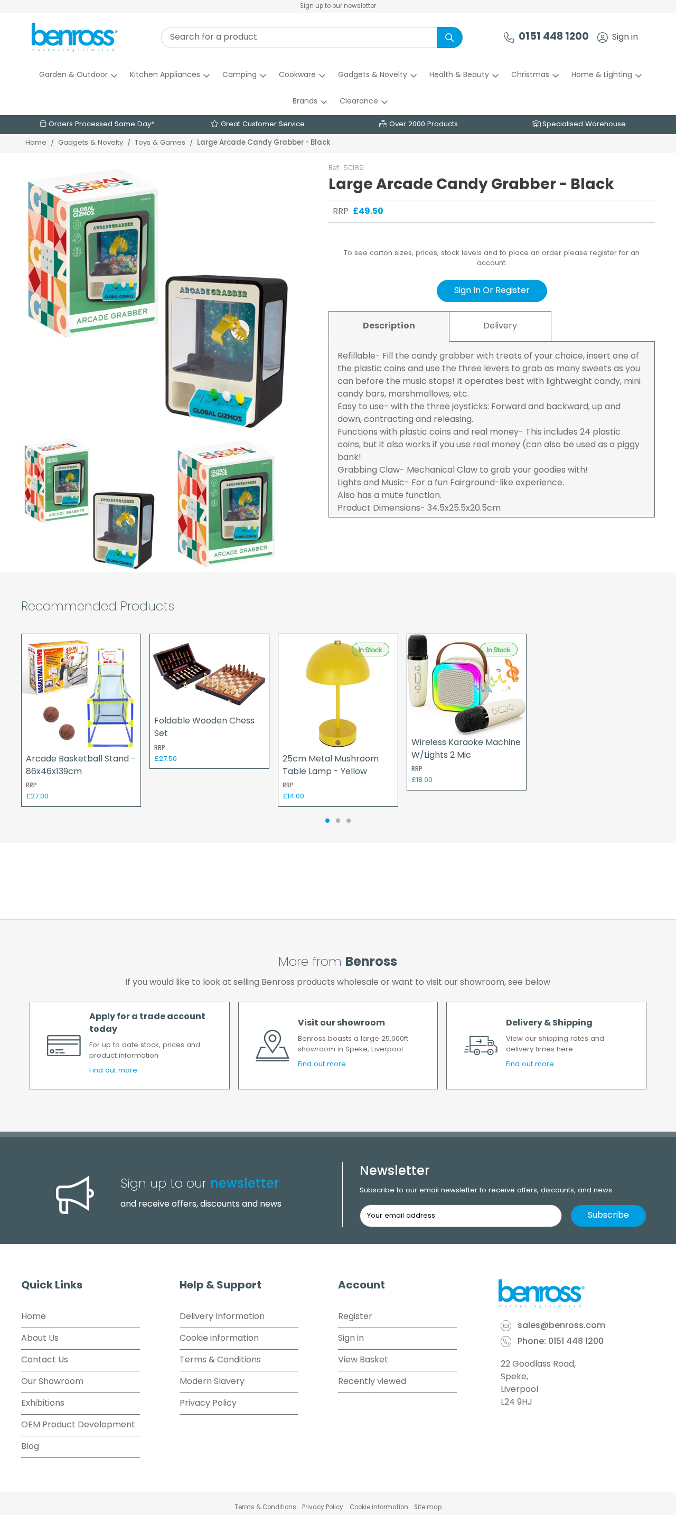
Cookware (297, 75)
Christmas (530, 75)
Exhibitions (42, 1403)
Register (355, 1317)
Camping (239, 75)
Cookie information (219, 1338)
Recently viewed (372, 1382)
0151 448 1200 (554, 37)
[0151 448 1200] (509, 37)
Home (35, 142)
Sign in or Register (492, 291)
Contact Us (44, 1360)
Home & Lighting (601, 75)
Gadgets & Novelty (372, 75)
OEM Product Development (78, 1425)
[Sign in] (602, 37)
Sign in (625, 37)
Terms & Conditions (220, 1360)
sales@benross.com (561, 1326)
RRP (341, 212)
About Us (40, 1338)
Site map (428, 1507)
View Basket (363, 1360)
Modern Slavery (212, 1382)
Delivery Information (222, 1317)
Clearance (359, 102)
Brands (305, 102)
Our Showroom (52, 1382)
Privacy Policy (208, 1403)
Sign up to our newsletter (338, 6)
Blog (30, 1447)
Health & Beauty (459, 75)
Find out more (113, 1070)
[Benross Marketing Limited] (575, 1294)
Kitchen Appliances (165, 75)
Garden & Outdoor (73, 75)
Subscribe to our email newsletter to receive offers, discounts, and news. (487, 1190)
